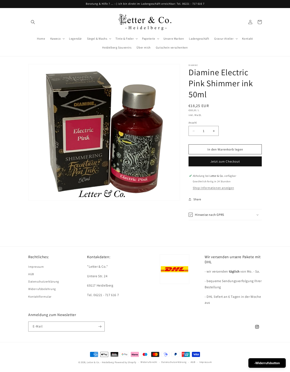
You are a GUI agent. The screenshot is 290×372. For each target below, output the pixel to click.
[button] (33, 22)
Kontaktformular (40, 296)
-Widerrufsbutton (267, 363)
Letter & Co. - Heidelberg (100, 362)
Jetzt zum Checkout (225, 161)
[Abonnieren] (99, 327)
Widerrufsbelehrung (42, 289)
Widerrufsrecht (149, 362)
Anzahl (193, 122)
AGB (31, 274)
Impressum (36, 267)
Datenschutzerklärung (43, 281)
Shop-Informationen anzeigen (213, 188)
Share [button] (197, 199)
